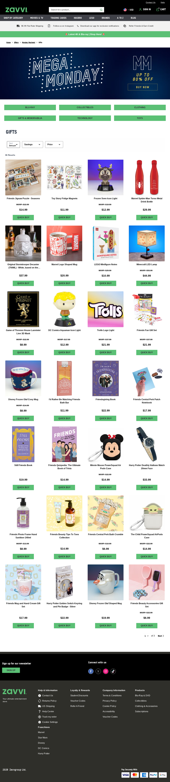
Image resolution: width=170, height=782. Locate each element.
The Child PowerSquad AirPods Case (147, 536)
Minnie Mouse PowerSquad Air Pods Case (105, 467)
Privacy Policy (109, 701)
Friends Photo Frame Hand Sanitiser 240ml (23, 536)
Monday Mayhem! (28, 42)
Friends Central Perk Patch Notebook (146, 401)
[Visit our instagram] (105, 671)
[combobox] (76, 9)
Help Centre (48, 711)
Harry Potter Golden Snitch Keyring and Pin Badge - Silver (64, 605)
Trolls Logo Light (105, 330)
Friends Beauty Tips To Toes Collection (64, 536)
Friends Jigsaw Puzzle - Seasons (23, 198)
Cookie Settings (50, 722)
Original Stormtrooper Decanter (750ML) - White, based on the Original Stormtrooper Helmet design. (23, 266)
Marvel (41, 732)
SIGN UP (11, 670)
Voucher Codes (77, 701)
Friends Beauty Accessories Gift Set (147, 605)
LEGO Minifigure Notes (105, 264)
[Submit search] (101, 9)
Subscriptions (141, 711)
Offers (16, 42)
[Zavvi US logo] (16, 9)
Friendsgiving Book (106, 399)
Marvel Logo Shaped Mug (64, 264)
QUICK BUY (23, 217)
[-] (85, 73)
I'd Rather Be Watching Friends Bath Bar (64, 401)
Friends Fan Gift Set (147, 330)
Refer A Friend (77, 706)
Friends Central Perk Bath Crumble (105, 534)
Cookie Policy (109, 706)
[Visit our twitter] (98, 671)
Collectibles (140, 701)
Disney (41, 743)
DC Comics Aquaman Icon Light (64, 330)
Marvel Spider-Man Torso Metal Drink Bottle (146, 200)
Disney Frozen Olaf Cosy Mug (23, 399)
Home (8, 42)
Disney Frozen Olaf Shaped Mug (105, 603)
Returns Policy (49, 701)
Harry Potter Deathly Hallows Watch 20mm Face (147, 467)
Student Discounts (79, 695)
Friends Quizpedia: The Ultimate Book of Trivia (64, 467)
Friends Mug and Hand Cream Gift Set (23, 605)
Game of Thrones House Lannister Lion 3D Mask (23, 332)
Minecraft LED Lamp (147, 264)
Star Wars (42, 737)
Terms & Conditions (112, 695)
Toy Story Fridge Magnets (64, 198)
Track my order (49, 717)
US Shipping (48, 706)
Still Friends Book (23, 465)
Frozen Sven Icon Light (105, 198)
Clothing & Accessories (146, 706)
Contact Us (47, 695)
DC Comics (43, 748)
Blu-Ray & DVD (142, 695)
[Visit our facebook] (91, 671)
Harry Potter (44, 753)
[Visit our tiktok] (113, 671)
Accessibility (109, 711)
